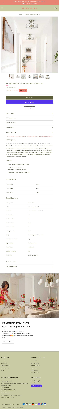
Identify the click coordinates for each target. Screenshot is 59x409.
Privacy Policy (34, 360)
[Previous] (4, 3)
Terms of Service (35, 363)
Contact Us (4, 363)
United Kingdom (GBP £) (7, 404)
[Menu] (2, 8)
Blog (2, 370)
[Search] (57, 8)
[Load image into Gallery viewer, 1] (11, 76)
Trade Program (35, 372)
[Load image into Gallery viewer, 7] (47, 76)
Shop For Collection (32, 3)
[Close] (58, 2)
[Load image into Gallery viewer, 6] (41, 76)
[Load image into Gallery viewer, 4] (29, 76)
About (2, 360)
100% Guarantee (5, 365)
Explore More (8, 342)
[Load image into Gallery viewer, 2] (17, 76)
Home (20, 14)
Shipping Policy (34, 368)
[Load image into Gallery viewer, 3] (23, 76)
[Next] (55, 3)
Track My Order (35, 370)
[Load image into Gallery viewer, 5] (35, 76)
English (17, 404)
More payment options (29, 106)
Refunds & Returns (35, 365)
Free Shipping (4, 368)
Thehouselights (10, 87)
